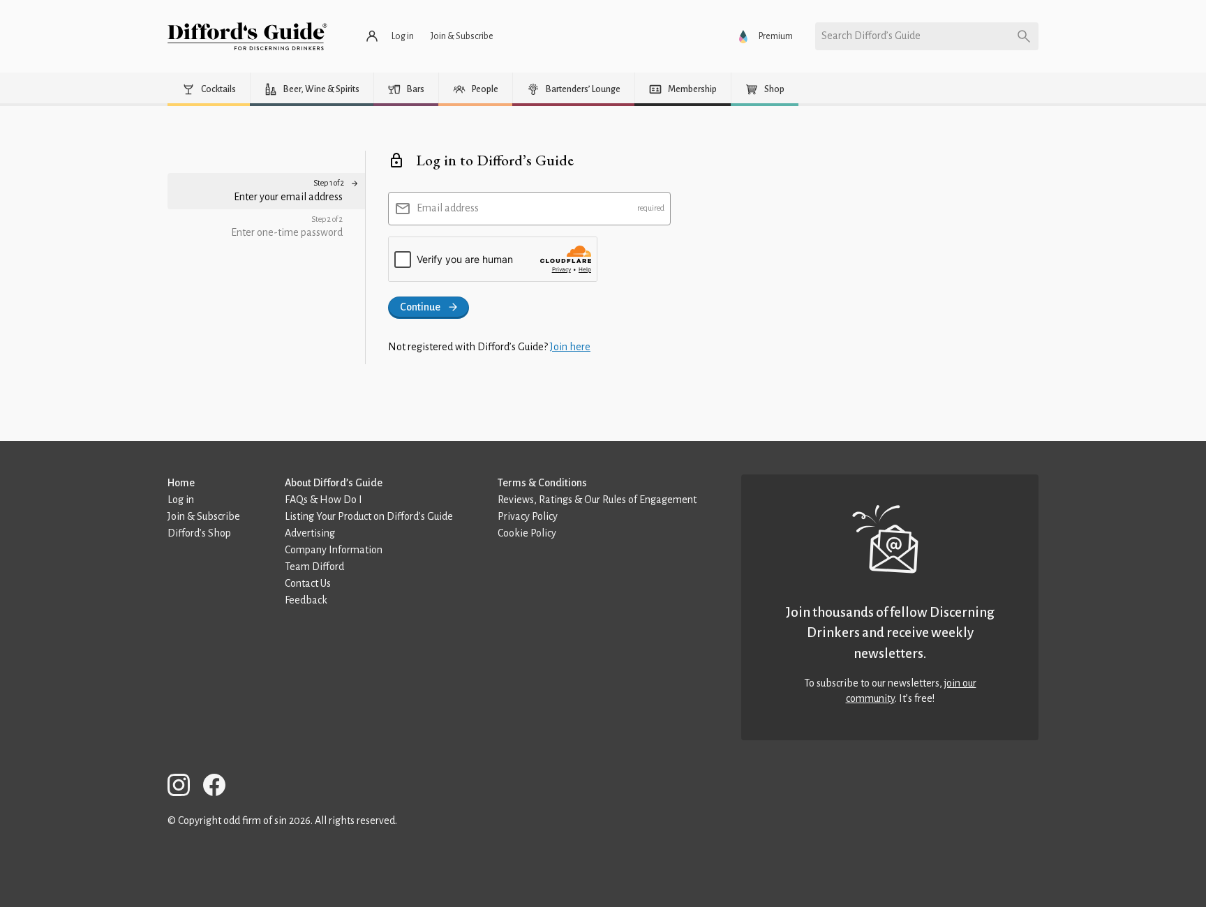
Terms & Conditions (542, 482)
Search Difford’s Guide (871, 35)
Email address (448, 207)
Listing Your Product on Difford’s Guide (369, 516)
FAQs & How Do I (323, 499)
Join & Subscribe (204, 516)
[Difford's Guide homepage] (247, 36)
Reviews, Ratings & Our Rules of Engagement (597, 499)
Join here (570, 346)
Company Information (333, 549)
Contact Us (308, 583)
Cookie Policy (527, 533)
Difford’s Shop (199, 533)
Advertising (310, 533)
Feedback (306, 600)
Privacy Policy (528, 516)
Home (181, 482)
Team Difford (314, 566)
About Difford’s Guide (333, 482)
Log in (181, 499)
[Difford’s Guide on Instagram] (184, 787)
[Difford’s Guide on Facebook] (220, 787)
